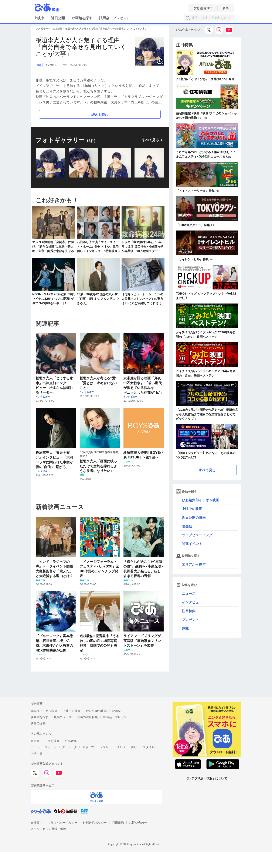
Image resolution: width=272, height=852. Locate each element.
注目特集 (189, 611)
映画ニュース (63, 717)
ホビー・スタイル (143, 747)
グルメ (121, 747)
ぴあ (65, 64)
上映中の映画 (192, 508)
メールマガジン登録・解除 (48, 829)
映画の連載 (38, 723)
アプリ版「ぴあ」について (209, 778)
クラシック (69, 747)
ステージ (51, 747)
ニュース (189, 593)
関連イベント (192, 543)
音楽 (226, 8)
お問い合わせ (138, 822)
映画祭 (187, 526)
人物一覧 (36, 753)
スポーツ (88, 747)
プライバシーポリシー (63, 822)
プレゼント (190, 619)
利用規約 (118, 822)
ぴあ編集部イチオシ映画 (200, 500)
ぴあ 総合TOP (203, 8)
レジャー (105, 747)
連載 (185, 628)
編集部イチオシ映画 (44, 711)
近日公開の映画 (194, 517)
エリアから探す (194, 564)
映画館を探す (82, 18)
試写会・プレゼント (114, 18)
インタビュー (192, 602)
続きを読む (99, 114)
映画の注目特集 (87, 717)
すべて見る (150, 140)
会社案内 (36, 822)
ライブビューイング (197, 535)
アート (35, 747)
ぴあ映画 (57, 28)
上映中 (39, 18)
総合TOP (36, 741)
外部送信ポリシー (95, 822)
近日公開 (58, 18)
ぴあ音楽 (71, 741)
